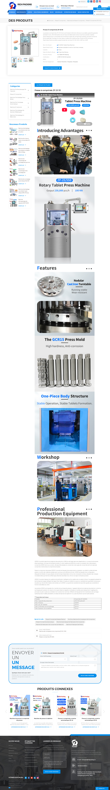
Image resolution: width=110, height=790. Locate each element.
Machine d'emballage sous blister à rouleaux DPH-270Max (24, 150)
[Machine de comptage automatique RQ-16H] (13, 182)
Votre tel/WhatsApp (45, 656)
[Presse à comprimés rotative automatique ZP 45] (43, 705)
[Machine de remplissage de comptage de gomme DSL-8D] (13, 162)
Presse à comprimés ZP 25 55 (56, 653)
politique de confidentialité (15, 785)
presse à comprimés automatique (45, 622)
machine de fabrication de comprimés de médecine (49, 624)
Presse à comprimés (60, 20)
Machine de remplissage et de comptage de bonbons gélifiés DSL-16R (23, 170)
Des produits (21, 12)
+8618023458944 (66, 8)
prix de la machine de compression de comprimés (81, 619)
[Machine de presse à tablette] (19, 705)
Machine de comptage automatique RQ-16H (24, 180)
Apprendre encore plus (18, 727)
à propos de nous (12, 748)
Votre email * (73, 656)
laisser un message (101, 789)
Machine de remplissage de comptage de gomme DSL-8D (24, 160)
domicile (11, 745)
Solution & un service (41, 12)
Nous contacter (83, 12)
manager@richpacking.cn (47, 8)
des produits (11, 750)
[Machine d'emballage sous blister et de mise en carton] (13, 131)
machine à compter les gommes (32, 749)
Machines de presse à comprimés (76, 20)
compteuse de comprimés (31, 760)
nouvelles (58, 12)
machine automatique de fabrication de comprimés (70, 622)
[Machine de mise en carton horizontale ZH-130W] (13, 142)
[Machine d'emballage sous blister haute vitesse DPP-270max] (13, 192)
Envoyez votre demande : (47, 662)
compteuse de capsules (30, 757)
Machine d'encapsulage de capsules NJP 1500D (23, 201)
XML (54, 783)
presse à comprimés (29, 752)
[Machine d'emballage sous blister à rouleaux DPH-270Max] (13, 152)
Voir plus (21, 134)
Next (104, 711)
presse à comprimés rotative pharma (55, 619)
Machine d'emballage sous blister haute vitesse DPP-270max (23, 191)
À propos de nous (70, 12)
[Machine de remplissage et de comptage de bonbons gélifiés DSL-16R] (13, 172)
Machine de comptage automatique (16, 103)
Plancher (50, 783)
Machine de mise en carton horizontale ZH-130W (24, 140)
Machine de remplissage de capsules (18, 90)
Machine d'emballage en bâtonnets (17, 116)
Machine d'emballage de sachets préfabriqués (17, 111)
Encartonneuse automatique (31, 766)
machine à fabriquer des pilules (74, 624)
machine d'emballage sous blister (32, 747)
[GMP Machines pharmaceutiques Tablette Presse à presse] (90, 705)
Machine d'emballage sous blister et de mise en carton (24, 130)
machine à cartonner (16, 107)
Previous (6, 711)
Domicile (12, 12)
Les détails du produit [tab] (43, 85)
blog (52, 12)
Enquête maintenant (51, 68)
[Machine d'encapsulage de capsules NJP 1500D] (13, 203)
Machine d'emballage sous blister (17, 98)
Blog (46, 783)
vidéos (30, 12)
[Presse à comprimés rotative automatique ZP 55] (67, 705)
